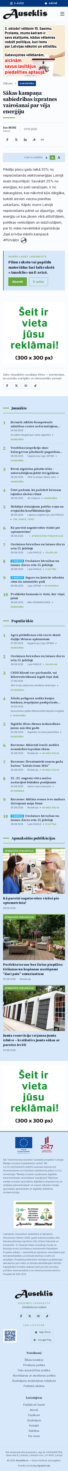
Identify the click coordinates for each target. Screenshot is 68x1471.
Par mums (34, 1436)
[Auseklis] (25, 14)
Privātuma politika (34, 1365)
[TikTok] (35, 385)
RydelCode (44, 1465)
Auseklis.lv (22, 1460)
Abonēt (17, 282)
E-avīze (19, 3)
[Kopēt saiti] (42, 140)
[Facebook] (7, 140)
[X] (16, 385)
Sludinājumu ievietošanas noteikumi (34, 1380)
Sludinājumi (34, 1420)
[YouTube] (26, 385)
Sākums (8, 83)
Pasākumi (34, 1415)
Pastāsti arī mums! (34, 1404)
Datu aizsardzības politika (34, 1370)
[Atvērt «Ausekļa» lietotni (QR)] (10, 1336)
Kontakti (34, 1425)
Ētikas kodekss (34, 1359)
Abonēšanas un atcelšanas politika (34, 1375)
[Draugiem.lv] (34, 140)
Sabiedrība (27, 83)
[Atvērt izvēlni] (62, 14)
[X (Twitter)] (16, 140)
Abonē (53, 3)
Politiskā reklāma (34, 1386)
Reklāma (34, 1430)
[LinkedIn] (25, 140)
